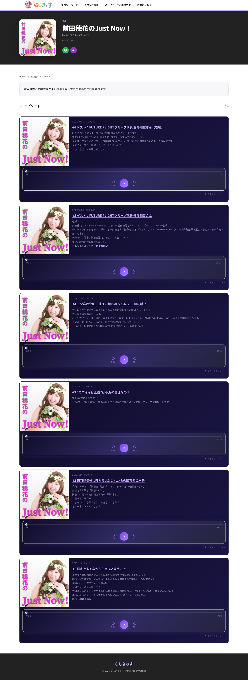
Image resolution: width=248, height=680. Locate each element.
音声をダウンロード (216, 194)
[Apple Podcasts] (73, 50)
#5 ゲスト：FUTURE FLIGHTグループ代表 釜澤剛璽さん (112, 215)
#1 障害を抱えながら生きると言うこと (99, 568)
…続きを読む (101, 245)
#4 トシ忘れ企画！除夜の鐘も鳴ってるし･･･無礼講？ (109, 303)
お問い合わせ (144, 5)
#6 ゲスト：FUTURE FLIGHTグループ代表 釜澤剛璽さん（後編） (118, 127)
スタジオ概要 (91, 5)
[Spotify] (65, 50)
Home (22, 76)
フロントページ (69, 5)
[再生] (124, 183)
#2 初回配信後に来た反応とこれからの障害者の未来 (108, 480)
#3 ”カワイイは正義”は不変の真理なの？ (101, 392)
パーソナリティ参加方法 (118, 5)
